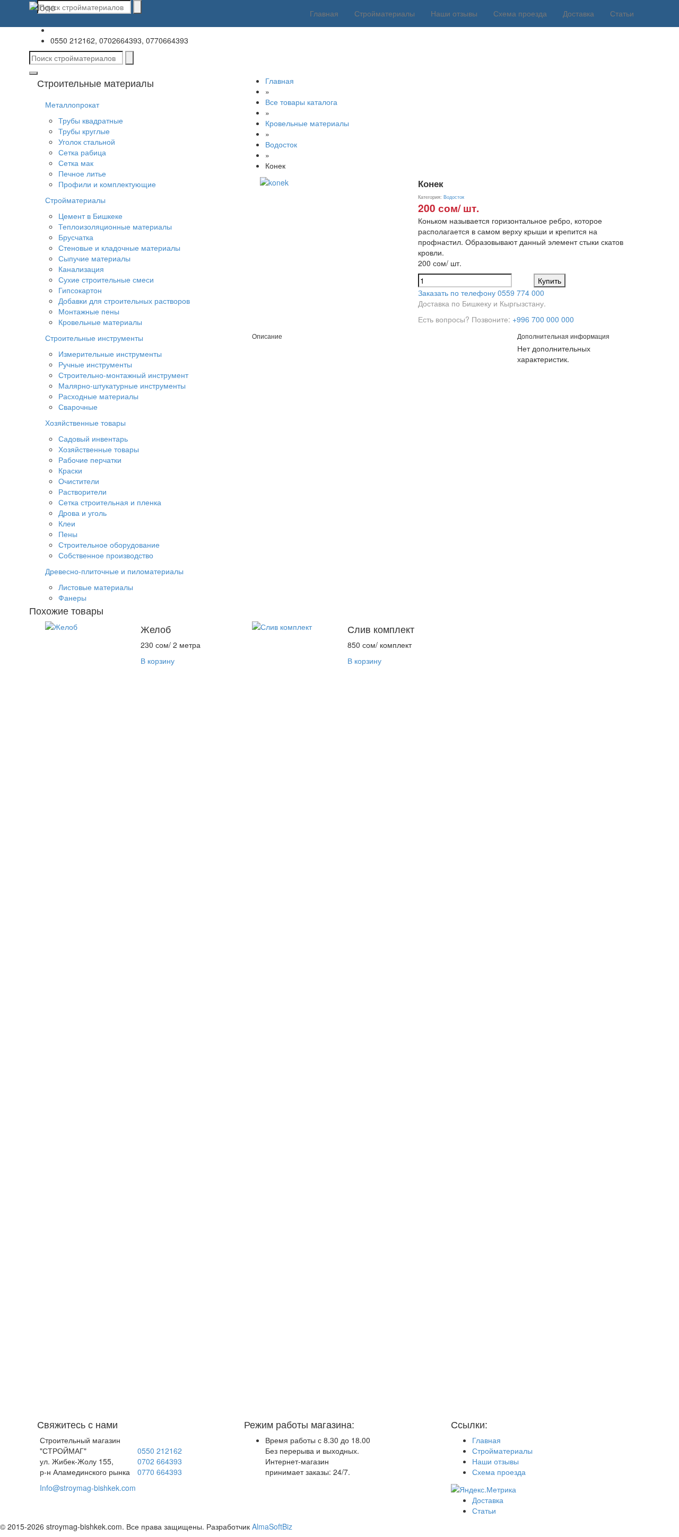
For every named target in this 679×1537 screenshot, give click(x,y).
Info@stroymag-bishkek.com (88, 1487)
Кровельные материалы (100, 322)
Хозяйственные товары (85, 422)
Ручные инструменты (95, 364)
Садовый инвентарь (93, 438)
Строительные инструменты (94, 337)
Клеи (66, 523)
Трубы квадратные (90, 120)
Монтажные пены (88, 311)
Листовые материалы (95, 587)
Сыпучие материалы (94, 258)
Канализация (81, 269)
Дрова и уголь (82, 512)
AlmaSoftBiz (272, 1526)
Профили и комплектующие (107, 184)
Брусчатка (75, 237)
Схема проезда (520, 13)
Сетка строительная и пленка (109, 502)
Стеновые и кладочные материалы (119, 247)
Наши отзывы (454, 13)
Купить (549, 280)
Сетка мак (75, 162)
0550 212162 (159, 1450)
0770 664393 (159, 1471)
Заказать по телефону (481, 292)
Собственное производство (105, 555)
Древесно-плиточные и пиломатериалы (114, 571)
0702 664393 (159, 1461)
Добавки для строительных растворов (124, 300)
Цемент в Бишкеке (90, 215)
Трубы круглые (84, 131)
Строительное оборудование (109, 544)
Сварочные (78, 406)
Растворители (82, 491)
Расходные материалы (98, 396)
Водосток (281, 144)
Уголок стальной (86, 141)
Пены (67, 534)
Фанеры (72, 597)
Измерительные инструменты (110, 353)
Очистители (78, 481)
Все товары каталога (301, 101)
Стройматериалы (384, 13)
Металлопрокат (72, 104)
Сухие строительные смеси (106, 279)
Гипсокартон (80, 290)
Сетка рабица (82, 152)
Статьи (622, 13)
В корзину (158, 660)
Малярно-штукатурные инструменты (122, 385)
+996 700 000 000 (543, 319)
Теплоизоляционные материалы (115, 226)
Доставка (578, 13)
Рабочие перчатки (89, 459)
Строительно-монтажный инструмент (123, 375)
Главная (324, 13)
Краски (70, 470)
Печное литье (82, 173)
